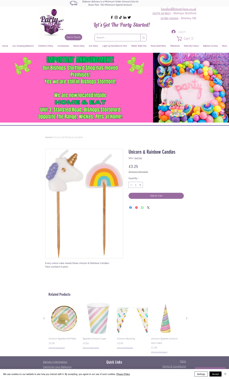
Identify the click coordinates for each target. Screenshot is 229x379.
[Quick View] (64, 318)
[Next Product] (186, 318)
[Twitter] (129, 17)
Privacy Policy (123, 374)
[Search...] (143, 37)
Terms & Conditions (174, 366)
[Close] (225, 374)
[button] (186, 38)
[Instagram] (116, 17)
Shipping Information (138, 171)
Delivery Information (55, 361)
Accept (215, 374)
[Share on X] (148, 207)
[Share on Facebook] (130, 207)
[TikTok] (120, 17)
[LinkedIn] (125, 17)
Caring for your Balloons (57, 366)
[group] (115, 328)
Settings (201, 374)
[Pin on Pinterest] (136, 207)
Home (48, 137)
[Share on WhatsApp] (142, 207)
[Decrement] (131, 185)
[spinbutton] (135, 185)
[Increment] (140, 185)
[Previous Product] (44, 318)
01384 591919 (169, 18)
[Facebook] (112, 17)
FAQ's (183, 361)
